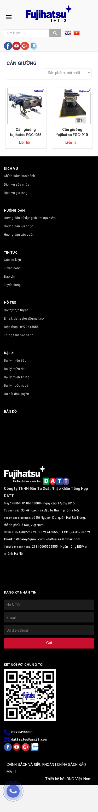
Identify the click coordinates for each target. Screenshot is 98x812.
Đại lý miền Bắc (15, 360)
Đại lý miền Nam (16, 369)
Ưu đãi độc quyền (16, 394)
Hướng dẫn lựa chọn (18, 226)
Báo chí (9, 276)
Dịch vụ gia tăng (16, 193)
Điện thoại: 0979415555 (21, 327)
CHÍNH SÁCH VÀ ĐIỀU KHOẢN (30, 764)
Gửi (49, 642)
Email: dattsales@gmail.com (25, 318)
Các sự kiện (12, 260)
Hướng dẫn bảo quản (19, 234)
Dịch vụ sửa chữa (17, 184)
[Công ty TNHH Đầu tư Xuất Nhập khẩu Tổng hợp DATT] (49, 13)
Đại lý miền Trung (16, 377)
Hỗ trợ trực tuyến (16, 310)
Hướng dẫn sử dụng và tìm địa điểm (30, 218)
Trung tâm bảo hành (18, 335)
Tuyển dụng (12, 268)
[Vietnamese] (76, 35)
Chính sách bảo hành (19, 176)
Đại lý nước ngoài (16, 385)
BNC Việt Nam (79, 779)
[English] (69, 35)
